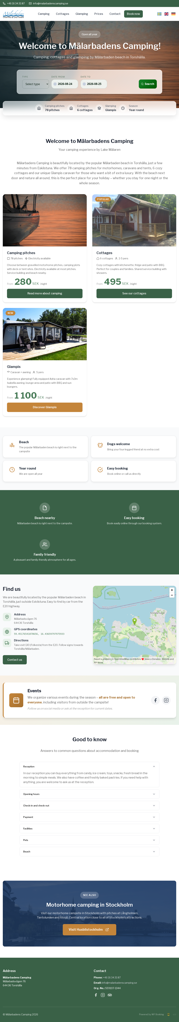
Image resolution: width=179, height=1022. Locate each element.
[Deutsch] (173, 14)
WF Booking (158, 1014)
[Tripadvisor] (110, 995)
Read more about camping (44, 293)
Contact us (14, 659)
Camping (44, 14)
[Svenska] (159, 14)
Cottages (62, 14)
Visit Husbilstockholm (86, 929)
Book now (133, 14)
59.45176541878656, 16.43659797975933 (39, 633)
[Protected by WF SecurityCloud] (168, 1014)
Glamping (82, 14)
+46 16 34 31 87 (16, 3)
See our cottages (134, 293)
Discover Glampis (45, 407)
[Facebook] (155, 700)
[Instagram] (166, 700)
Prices (98, 14)
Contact (115, 14)
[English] (166, 14)
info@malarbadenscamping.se (50, 3)
